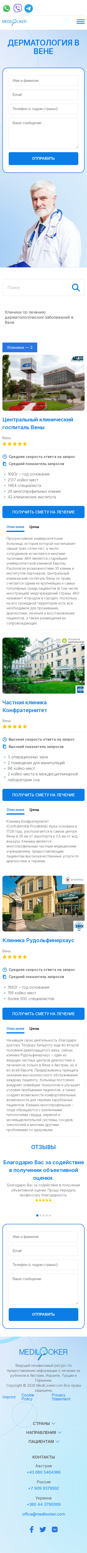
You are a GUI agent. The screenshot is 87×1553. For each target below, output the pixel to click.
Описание (15, 527)
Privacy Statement (61, 1397)
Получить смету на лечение (43, 512)
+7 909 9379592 (43, 1488)
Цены (34, 527)
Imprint (8, 1397)
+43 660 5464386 (44, 1472)
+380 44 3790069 (44, 1504)
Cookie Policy (28, 1397)
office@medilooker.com (43, 1514)
